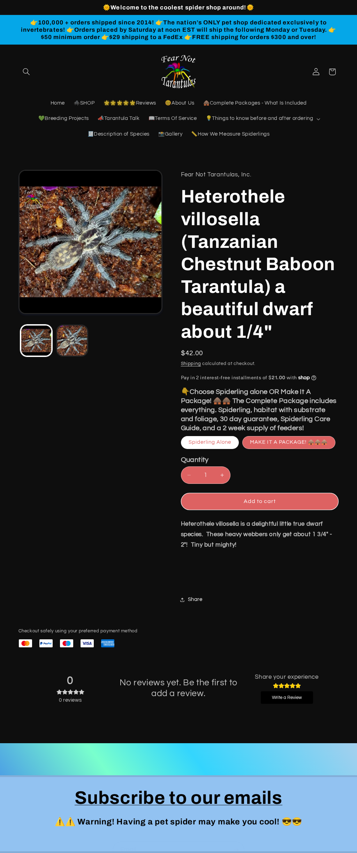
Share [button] (195, 599)
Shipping (191, 363)
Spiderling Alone (210, 442)
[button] (26, 72)
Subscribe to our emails (178, 798)
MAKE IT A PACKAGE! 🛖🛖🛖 (289, 442)
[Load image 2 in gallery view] (72, 341)
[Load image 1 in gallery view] (36, 341)
